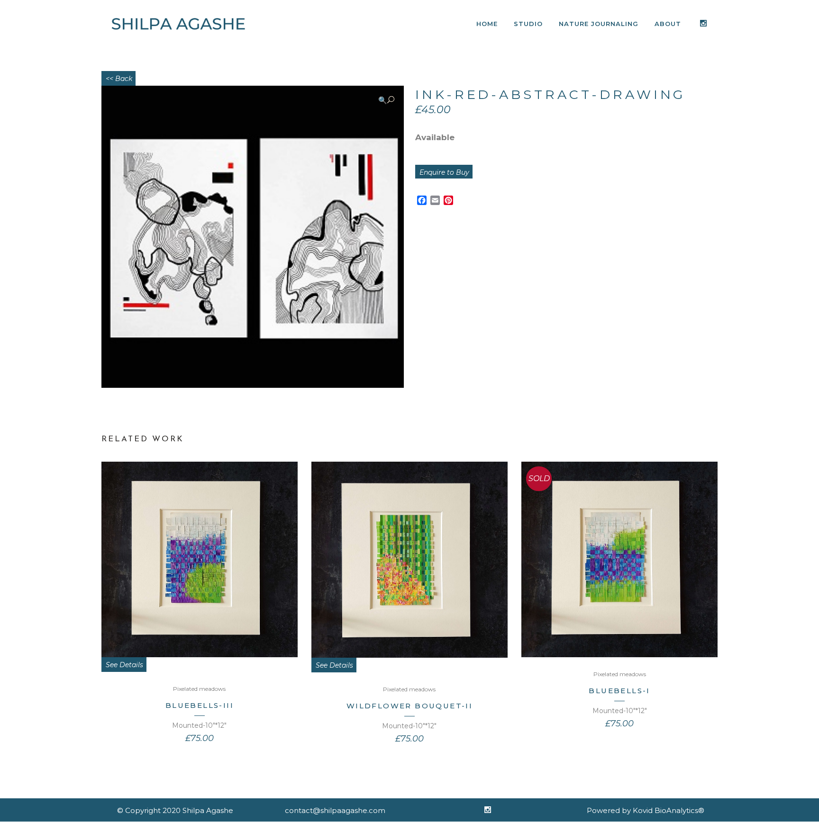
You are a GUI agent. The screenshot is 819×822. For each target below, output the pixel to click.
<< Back (119, 78)
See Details (124, 665)
